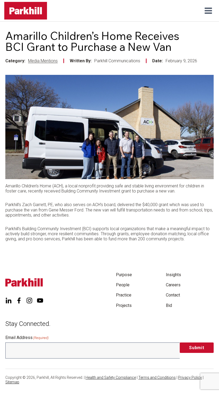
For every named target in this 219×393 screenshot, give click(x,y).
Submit (196, 347)
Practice (123, 295)
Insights (173, 274)
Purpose (124, 274)
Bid (169, 305)
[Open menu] (208, 10)
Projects (124, 305)
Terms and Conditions (157, 377)
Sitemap (12, 382)
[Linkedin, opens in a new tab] (8, 300)
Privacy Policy (190, 377)
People (123, 284)
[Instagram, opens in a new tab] (29, 300)
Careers (173, 284)
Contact (173, 295)
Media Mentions (43, 60)
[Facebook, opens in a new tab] (19, 300)
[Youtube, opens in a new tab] (40, 300)
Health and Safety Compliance (110, 377)
